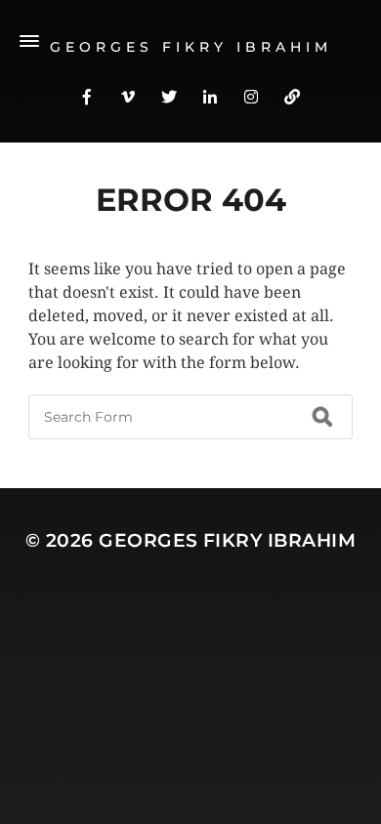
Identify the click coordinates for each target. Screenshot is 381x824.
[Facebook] (87, 95)
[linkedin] (210, 95)
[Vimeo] (128, 95)
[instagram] (251, 95)
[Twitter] (169, 95)
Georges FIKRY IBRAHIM (227, 540)
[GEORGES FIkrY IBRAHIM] (292, 95)
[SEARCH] (322, 416)
